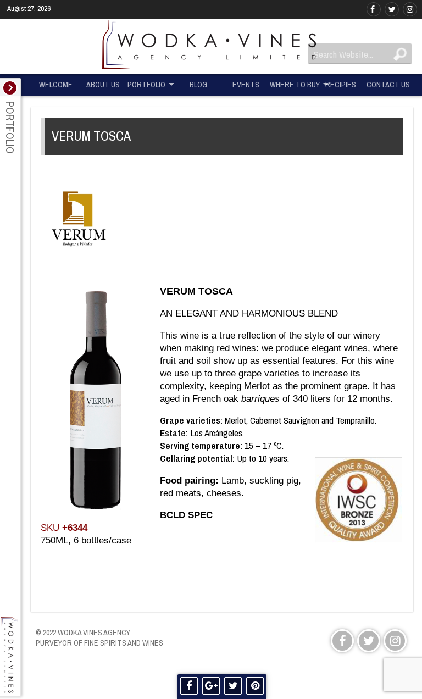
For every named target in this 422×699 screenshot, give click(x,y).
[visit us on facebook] (373, 9)
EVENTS (245, 84)
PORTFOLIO (146, 84)
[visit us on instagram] (410, 9)
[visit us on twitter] (392, 9)
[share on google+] (211, 686)
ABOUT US (103, 84)
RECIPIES (340, 84)
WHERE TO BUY (294, 84)
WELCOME (56, 84)
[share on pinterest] (255, 686)
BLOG (198, 84)
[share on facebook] (189, 686)
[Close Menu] (10, 88)
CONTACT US (388, 84)
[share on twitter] (233, 686)
